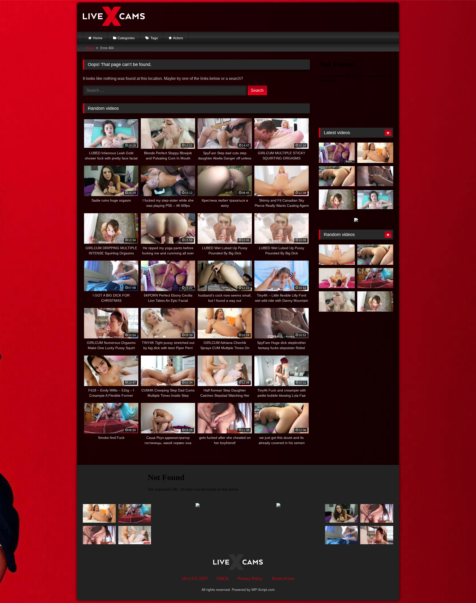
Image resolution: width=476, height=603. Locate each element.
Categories (126, 38)
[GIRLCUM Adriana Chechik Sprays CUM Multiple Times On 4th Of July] (375, 153)
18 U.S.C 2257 (195, 578)
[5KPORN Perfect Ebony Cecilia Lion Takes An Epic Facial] (337, 153)
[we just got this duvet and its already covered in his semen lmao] (337, 176)
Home (97, 38)
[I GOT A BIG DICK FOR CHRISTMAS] (341, 535)
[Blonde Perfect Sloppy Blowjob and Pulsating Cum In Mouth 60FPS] (337, 301)
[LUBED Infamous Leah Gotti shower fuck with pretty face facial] (375, 199)
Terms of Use (283, 578)
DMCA (223, 578)
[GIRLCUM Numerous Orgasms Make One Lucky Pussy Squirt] (376, 535)
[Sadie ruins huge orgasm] (341, 513)
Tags (154, 38)
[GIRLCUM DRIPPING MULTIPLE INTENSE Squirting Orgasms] (337, 199)
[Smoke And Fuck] (375, 278)
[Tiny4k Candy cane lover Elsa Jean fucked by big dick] (337, 278)
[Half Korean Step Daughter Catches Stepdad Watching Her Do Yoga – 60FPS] (134, 535)
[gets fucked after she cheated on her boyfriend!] (99, 535)
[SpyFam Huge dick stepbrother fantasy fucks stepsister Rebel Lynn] (375, 176)
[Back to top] (460, 588)
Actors (178, 38)
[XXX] (114, 17)
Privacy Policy (250, 578)
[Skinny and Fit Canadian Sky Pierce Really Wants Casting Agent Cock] (337, 254)
